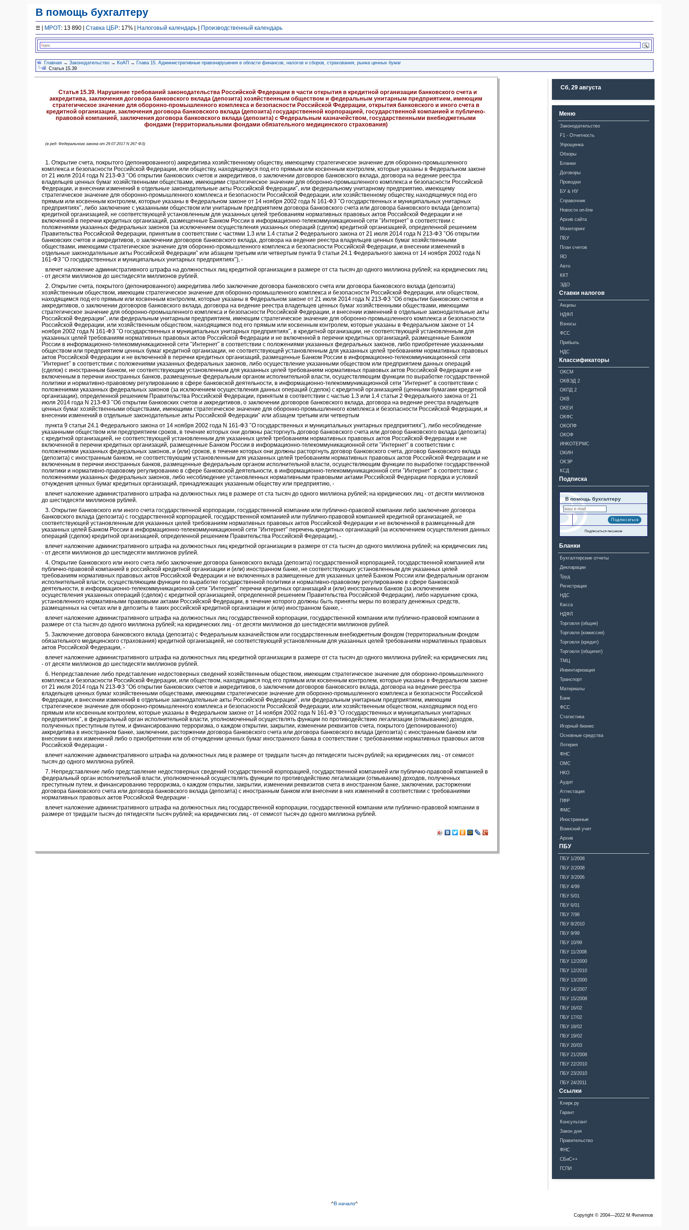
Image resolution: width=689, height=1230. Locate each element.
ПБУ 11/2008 (573, 952)
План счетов (573, 247)
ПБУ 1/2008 (572, 858)
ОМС (565, 763)
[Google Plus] (485, 832)
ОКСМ (566, 372)
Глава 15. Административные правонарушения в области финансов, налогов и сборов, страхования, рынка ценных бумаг (268, 62)
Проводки (570, 182)
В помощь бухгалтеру (92, 12)
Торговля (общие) (579, 623)
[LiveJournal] (478, 832)
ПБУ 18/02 (571, 1026)
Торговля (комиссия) (582, 632)
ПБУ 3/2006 (572, 877)
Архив (566, 838)
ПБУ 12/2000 (573, 961)
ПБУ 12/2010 (573, 970)
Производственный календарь (241, 28)
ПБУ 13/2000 (573, 980)
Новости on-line (576, 210)
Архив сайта (573, 219)
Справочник (572, 200)
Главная (53, 62)
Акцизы (568, 305)
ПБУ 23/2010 (573, 1073)
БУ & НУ (569, 191)
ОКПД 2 (568, 390)
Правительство (576, 1140)
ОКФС (566, 416)
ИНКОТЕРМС (574, 443)
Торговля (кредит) (579, 642)
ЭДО (565, 284)
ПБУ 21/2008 (573, 1054)
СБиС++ (569, 1159)
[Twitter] (455, 832)
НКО (565, 772)
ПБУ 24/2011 (573, 1082)
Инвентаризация (577, 670)
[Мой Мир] (470, 832)
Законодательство (89, 62)
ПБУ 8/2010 (572, 924)
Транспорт (571, 679)
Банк (565, 698)
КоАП (123, 62)
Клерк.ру (569, 1103)
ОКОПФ (568, 425)
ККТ (564, 275)
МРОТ (52, 28)
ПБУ (564, 238)
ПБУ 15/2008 (573, 998)
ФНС (565, 754)
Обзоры (568, 154)
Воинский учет (575, 828)
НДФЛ (566, 314)
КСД (564, 470)
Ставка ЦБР (102, 28)
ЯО (563, 256)
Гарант (567, 1112)
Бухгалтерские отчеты (584, 558)
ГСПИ (566, 1168)
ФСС (565, 333)
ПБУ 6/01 (570, 905)
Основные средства (581, 735)
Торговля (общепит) (581, 651)
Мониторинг (572, 228)
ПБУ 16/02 (571, 1008)
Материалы (572, 688)
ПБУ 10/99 (571, 942)
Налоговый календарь (167, 28)
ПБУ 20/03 (571, 1045)
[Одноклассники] (463, 832)
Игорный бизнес (577, 726)
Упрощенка (571, 144)
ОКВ (565, 399)
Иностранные (574, 819)
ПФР (565, 800)
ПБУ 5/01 (570, 896)
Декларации (573, 567)
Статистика (572, 716)
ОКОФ (566, 434)
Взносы (568, 323)
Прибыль (569, 342)
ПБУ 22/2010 (573, 1064)
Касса (566, 604)
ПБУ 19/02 (571, 1036)
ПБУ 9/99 (570, 933)
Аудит (566, 782)
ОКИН (566, 452)
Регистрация (573, 586)
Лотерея (569, 744)
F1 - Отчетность (577, 135)
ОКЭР (566, 461)
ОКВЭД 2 (570, 381)
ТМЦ (565, 660)
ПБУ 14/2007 (573, 989)
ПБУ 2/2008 (572, 868)
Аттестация (572, 791)
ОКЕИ (566, 407)
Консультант (573, 1121)
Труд (565, 576)
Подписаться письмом (603, 531)
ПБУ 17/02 (571, 1017)
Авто (565, 266)
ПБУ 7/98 (570, 914)
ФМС (565, 810)
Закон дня (571, 1131)
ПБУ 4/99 (570, 886)
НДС (565, 351)
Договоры (570, 172)
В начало (344, 1203)
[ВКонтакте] (447, 832)
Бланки (568, 163)
